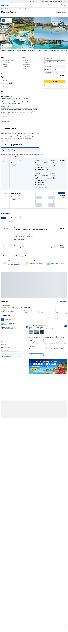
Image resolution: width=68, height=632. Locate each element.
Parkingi (11, 221)
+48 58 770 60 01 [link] (34, 1)
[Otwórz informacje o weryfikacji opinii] (21, 307)
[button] (54, 62)
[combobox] (30, 312)
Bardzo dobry (8, 19)
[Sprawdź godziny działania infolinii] (39, 1)
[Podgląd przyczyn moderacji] (49, 348)
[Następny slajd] (66, 50)
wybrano (6, 160)
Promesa (26, 221)
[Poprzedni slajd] (1, 50)
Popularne (4, 221)
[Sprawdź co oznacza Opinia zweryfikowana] (45, 325)
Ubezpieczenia (18, 221)
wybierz (6, 193)
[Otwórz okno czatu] (64, 626)
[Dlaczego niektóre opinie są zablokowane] (12, 305)
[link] (5, 5)
